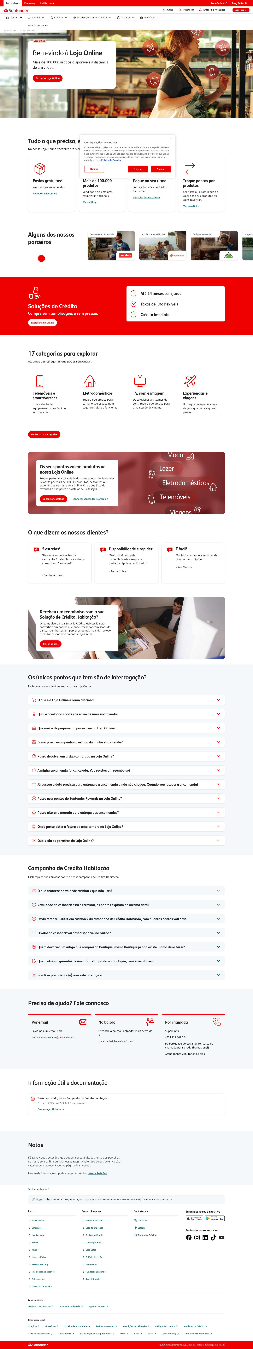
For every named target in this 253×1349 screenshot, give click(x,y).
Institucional (38, 1235)
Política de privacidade (75, 1326)
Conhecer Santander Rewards (89, 499)
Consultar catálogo (53, 499)
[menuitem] (13, 3)
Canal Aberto (65, 1333)
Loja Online (42, 25)
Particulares (38, 1220)
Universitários (39, 1257)
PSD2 (150, 1333)
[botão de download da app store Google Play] (215, 1218)
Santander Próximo (147, 1235)
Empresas (37, 1227)
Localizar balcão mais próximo (116, 1041)
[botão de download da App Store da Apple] (194, 1218)
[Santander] (16, 10)
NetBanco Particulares (39, 1306)
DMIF (122, 1333)
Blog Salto (91, 1249)
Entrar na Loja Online (48, 78)
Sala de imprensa (94, 1227)
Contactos (143, 1220)
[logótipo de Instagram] (197, 1237)
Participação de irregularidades (96, 1333)
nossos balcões (97, 1173)
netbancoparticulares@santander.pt (52, 1037)
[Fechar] (171, 138)
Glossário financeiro (42, 1286)
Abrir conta (241, 9)
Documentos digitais (69, 1306)
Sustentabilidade (94, 1235)
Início (30, 25)
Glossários (50, 1326)
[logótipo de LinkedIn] (205, 1237)
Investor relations (95, 1220)
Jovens (35, 1249)
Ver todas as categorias (44, 434)
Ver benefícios (191, 206)
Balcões (141, 1227)
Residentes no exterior (43, 1271)
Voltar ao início (37, 1189)
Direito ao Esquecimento (197, 1333)
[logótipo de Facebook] (189, 1237)
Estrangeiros (38, 1279)
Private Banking (40, 1264)
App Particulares (97, 1306)
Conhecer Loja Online (45, 193)
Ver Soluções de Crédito (146, 197)
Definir (94, 169)
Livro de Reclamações (39, 1333)
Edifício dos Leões (94, 1257)
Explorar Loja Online (42, 322)
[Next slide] (41, 258)
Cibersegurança (93, 1242)
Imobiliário (91, 1264)
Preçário (32, 1326)
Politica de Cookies (111, 160)
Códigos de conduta (165, 1326)
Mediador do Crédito (194, 1326)
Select (35, 1242)
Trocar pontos (51, 644)
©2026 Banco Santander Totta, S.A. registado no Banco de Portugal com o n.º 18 (192, 1345)
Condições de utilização (135, 1326)
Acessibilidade (93, 1279)
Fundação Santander (96, 1271)
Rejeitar (138, 169)
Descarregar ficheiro (49, 1109)
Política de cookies (105, 1326)
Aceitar (161, 169)
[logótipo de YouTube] (221, 1237)
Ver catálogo (90, 202)
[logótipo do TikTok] (213, 1237)
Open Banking (169, 1333)
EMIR (136, 1333)
